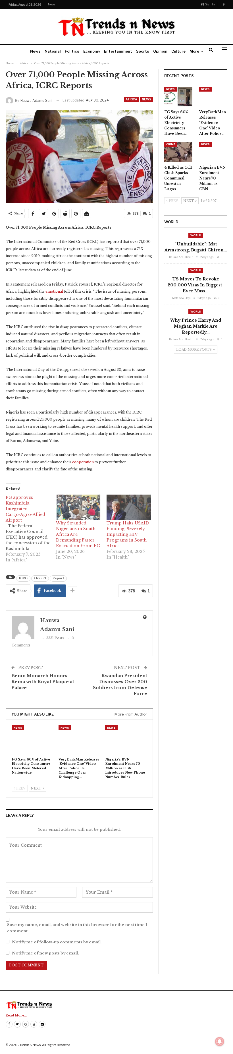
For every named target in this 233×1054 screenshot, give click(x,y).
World (195, 235)
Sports (142, 51)
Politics (72, 51)
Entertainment (118, 51)
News (51, 4)
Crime (170, 144)
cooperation (83, 462)
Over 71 (40, 578)
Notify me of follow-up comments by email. (57, 942)
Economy (91, 51)
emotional (54, 291)
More (194, 51)
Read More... (16, 1015)
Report (58, 578)
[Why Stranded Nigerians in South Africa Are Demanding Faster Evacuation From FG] (78, 507)
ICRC (23, 578)
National (53, 51)
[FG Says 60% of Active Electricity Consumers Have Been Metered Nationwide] (32, 740)
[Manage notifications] (219, 1041)
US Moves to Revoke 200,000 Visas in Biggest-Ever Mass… (195, 285)
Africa (131, 99)
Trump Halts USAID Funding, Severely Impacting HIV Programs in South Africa (128, 534)
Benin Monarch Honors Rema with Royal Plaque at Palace (42, 681)
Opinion (160, 51)
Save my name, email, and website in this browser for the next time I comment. (77, 927)
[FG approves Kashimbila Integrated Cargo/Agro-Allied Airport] (31, 529)
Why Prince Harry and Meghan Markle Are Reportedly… (195, 326)
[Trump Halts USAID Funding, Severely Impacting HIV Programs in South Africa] (129, 507)
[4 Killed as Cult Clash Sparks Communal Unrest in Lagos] (178, 152)
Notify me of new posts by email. (45, 953)
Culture (178, 51)
